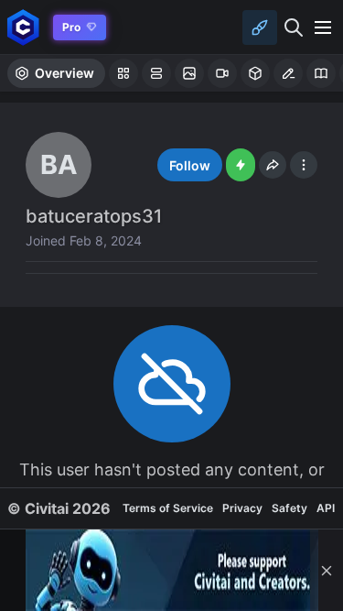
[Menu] (323, 27)
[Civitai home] (23, 27)
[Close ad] (326, 570)
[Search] (293, 27)
